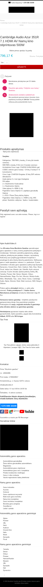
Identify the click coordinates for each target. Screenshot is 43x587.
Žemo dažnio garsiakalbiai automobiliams (17, 463)
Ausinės (6, 490)
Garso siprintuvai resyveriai (12, 494)
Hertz (5, 525)
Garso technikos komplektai (12, 501)
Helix (5, 532)
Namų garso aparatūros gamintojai (15, 544)
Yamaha (6, 549)
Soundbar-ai (7, 506)
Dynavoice (6, 570)
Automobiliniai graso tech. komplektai (16, 470)
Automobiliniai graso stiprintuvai (14, 468)
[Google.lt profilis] (6, 411)
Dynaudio (6, 537)
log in (36, 214)
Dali (4, 568)
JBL (4, 523)
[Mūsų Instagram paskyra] (16, 411)
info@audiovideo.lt (6, 385)
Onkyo (5, 554)
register (2, 217)
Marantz (6, 561)
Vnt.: (2, 62)
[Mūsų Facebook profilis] (2, 411)
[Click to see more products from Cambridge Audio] (21, 125)
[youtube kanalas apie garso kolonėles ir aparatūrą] (26, 411)
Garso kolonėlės (8, 487)
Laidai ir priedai (8, 508)
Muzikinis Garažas (21, 248)
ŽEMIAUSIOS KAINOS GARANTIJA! (22, 95)
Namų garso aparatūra (10, 482)
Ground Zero (7, 530)
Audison (6, 528)
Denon (5, 552)
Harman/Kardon (8, 558)
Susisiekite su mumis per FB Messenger (14, 417)
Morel (5, 535)
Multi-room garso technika (12, 497)
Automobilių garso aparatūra (12, 456)
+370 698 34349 (28, 3)
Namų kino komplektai (11, 499)
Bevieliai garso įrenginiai (11, 504)
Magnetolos (7, 466)
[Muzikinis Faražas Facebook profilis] (14, 426)
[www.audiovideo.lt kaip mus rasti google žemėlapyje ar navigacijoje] (11, 411)
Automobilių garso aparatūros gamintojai (18, 513)
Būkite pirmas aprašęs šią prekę (21, 51)
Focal (5, 539)
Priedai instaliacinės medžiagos (14, 473)
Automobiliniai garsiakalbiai (12, 461)
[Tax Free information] (21, 324)
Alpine (5, 518)
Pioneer (5, 521)
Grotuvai (6, 492)
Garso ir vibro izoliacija (11, 475)
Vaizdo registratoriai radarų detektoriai (16, 477)
